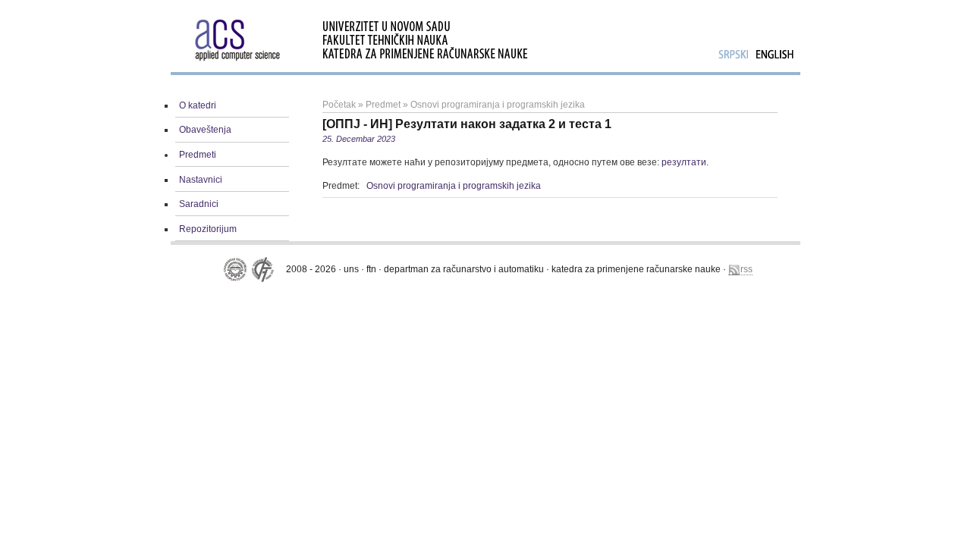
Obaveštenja (205, 129)
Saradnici (198, 204)
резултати (683, 162)
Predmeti (197, 154)
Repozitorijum (208, 229)
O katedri (197, 105)
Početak (339, 104)
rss (746, 269)
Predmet (383, 104)
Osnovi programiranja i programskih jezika (497, 104)
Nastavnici (200, 179)
